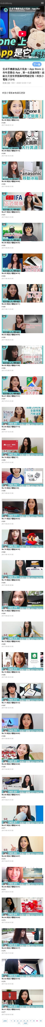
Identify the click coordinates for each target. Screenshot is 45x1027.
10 (41, 1020)
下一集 (36, 64)
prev (5, 1020)
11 (19, 1023)
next (25, 1023)
